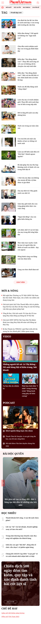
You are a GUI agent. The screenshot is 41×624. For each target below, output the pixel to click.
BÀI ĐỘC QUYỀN (13, 453)
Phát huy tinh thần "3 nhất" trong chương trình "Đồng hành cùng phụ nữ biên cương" (30, 391)
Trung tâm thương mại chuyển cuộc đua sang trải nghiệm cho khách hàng (21, 537)
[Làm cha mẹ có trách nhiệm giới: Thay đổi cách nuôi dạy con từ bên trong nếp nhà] (8, 103)
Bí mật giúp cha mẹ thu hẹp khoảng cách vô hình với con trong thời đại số (28, 167)
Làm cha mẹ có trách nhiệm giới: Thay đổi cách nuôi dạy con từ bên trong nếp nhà (28, 102)
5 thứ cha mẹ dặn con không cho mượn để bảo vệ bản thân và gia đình (28, 180)
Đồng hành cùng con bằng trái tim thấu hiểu (27, 257)
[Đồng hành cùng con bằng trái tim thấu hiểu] (8, 259)
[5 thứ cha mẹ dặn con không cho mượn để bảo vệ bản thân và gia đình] (8, 181)
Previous (3, 483)
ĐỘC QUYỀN (17, 7)
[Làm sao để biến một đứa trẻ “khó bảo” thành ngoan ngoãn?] (8, 155)
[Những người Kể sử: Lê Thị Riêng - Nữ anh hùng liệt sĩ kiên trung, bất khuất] (20, 351)
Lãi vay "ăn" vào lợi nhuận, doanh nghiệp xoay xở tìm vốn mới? (22, 528)
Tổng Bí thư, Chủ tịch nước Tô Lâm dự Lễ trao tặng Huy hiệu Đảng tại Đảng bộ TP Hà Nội (20, 314)
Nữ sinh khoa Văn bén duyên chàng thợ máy (20, 444)
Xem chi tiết (10, 602)
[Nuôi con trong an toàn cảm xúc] (8, 129)
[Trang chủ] (2, 7)
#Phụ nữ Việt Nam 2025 (10, 617)
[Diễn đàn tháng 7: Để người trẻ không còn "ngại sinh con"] (8, 36)
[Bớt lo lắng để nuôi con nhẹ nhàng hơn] (8, 116)
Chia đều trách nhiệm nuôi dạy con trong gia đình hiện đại (28, 48)
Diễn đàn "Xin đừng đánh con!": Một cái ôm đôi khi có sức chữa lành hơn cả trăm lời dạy (28, 76)
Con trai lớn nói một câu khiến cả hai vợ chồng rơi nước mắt (27, 141)
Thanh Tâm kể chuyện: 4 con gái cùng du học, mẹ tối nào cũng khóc (21, 437)
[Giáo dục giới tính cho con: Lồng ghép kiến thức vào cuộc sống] (8, 207)
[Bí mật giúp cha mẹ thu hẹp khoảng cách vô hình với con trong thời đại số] (8, 168)
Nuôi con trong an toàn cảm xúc (28, 127)
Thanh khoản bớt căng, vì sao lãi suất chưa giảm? (22, 519)
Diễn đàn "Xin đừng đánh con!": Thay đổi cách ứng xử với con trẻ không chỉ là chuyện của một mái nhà (28, 62)
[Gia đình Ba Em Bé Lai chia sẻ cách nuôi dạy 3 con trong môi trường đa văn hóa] (8, 23)
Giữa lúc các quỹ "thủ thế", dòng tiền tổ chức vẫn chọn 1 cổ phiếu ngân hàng (21, 546)
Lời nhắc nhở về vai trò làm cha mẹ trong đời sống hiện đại (28, 232)
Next (38, 483)
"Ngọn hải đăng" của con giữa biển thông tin (27, 218)
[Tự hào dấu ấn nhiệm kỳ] (11, 378)
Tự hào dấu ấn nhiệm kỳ (11, 387)
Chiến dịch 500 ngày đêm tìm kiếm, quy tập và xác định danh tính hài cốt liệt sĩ (20, 575)
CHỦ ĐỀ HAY (9, 608)
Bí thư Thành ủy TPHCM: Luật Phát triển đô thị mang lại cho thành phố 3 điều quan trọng (20, 330)
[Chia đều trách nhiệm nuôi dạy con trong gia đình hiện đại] (8, 49)
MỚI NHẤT (9, 7)
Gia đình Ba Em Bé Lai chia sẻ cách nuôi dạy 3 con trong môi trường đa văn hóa (28, 22)
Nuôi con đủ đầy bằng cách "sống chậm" (28, 88)
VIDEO (7, 336)
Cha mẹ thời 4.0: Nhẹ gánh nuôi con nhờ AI (27, 192)
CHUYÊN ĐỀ (35, 7)
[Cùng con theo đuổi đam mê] (8, 272)
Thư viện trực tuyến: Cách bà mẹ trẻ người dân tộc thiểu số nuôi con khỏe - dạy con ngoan (28, 246)
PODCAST (9, 402)
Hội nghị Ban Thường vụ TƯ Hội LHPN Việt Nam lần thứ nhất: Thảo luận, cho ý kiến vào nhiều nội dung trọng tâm (21, 297)
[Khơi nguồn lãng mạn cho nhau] (20, 417)
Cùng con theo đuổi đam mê (28, 269)
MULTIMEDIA (26, 7)
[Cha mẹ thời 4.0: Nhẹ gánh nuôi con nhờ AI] (8, 194)
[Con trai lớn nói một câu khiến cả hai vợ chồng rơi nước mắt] (8, 142)
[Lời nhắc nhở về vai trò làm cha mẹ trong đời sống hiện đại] (8, 233)
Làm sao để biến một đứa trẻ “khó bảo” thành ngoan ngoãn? (28, 154)
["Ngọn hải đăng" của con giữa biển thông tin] (8, 220)
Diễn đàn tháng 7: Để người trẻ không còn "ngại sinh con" (28, 35)
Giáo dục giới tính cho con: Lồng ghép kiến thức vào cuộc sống (28, 206)
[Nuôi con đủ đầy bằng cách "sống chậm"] (8, 90)
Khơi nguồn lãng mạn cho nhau (19, 431)
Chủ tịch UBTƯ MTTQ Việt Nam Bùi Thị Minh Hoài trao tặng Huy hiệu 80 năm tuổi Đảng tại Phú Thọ (19, 322)
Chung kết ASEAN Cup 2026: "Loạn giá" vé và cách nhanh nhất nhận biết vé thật (22, 555)
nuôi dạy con (17, 13)
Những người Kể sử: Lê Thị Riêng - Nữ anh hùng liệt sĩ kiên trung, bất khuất (20, 367)
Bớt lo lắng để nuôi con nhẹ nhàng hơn (28, 114)
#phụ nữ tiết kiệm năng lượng (12, 613)
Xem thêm (20, 282)
